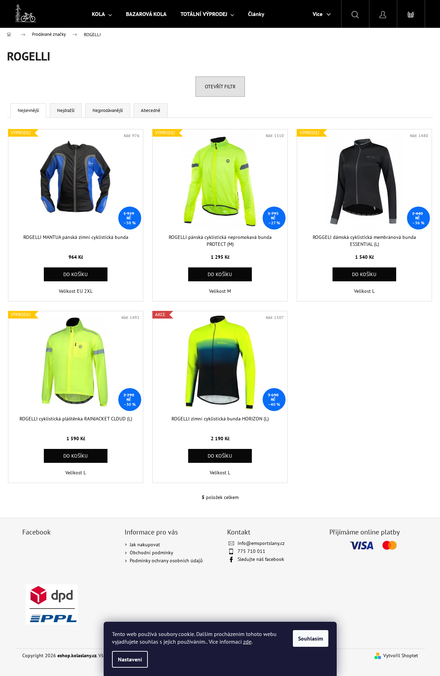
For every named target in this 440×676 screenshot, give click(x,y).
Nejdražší (65, 110)
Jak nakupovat (145, 544)
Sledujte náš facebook (261, 559)
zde (247, 641)
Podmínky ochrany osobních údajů (166, 560)
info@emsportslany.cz (261, 543)
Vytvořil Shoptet (400, 655)
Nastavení (130, 659)
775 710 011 (251, 551)
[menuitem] (102, 14)
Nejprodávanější (108, 110)
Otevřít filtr (220, 86)
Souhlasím (310, 638)
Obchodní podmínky (151, 552)
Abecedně (150, 110)
